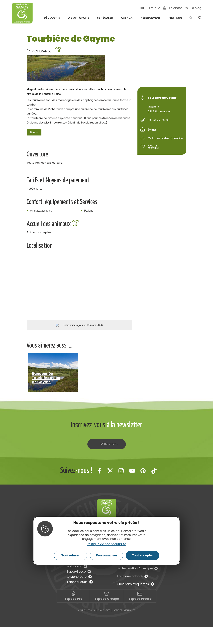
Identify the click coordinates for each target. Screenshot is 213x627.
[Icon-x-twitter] (110, 471)
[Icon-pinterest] (143, 471)
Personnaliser (106, 555)
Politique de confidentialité (106, 544)
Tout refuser (70, 555)
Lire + (34, 132)
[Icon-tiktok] (154, 471)
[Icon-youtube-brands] (132, 471)
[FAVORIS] (199, 17)
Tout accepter (142, 555)
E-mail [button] (152, 129)
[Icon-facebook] (99, 471)
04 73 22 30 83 (159, 120)
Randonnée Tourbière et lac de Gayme (46, 377)
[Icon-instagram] (121, 471)
